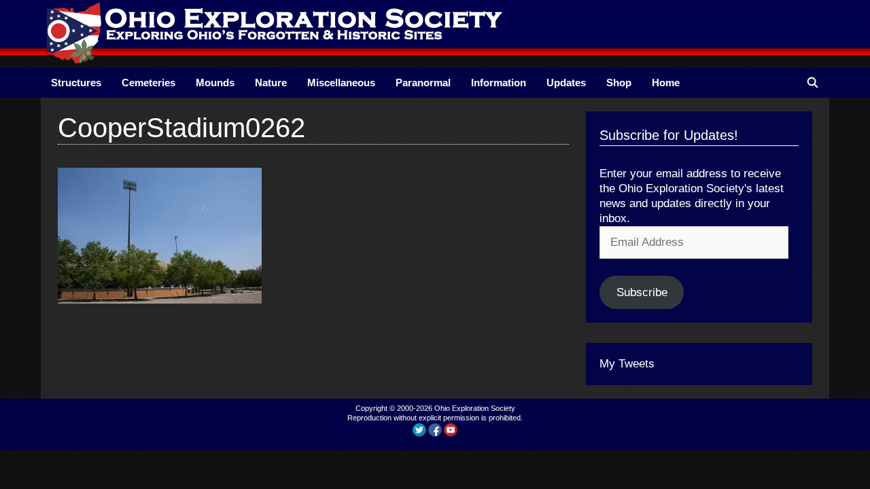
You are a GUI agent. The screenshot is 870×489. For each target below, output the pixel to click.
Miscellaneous (341, 82)
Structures (76, 82)
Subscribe (641, 292)
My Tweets (627, 363)
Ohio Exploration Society (474, 408)
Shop (618, 82)
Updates (566, 82)
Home (666, 82)
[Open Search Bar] (812, 82)
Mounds (215, 82)
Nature (271, 82)
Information (498, 82)
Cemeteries (148, 82)
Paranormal (423, 82)
